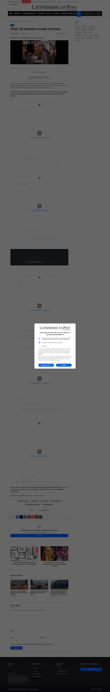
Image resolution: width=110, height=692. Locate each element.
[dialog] (55, 346)
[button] (55, 346)
